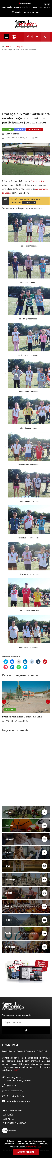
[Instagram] (32, 36)
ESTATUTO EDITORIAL (12, 1110)
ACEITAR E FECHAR (26, 1152)
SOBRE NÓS (8, 1115)
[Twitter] (37, 36)
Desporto (20, 46)
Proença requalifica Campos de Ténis (22, 716)
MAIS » (17, 1070)
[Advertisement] (26, 84)
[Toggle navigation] (6, 37)
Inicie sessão (29, 202)
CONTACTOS (8, 1119)
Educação (20, 129)
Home (8, 46)
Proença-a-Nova (34, 129)
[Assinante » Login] (14, 37)
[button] (45, 4)
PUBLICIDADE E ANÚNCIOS (14, 1123)
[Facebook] (28, 36)
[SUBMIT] (26, 1030)
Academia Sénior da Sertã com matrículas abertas (26, 7)
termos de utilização (33, 1147)
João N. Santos (12, 134)
